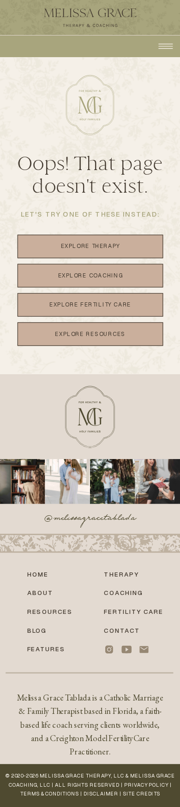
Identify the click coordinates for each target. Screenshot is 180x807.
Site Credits (141, 793)
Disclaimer (101, 793)
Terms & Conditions (49, 793)
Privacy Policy (146, 785)
